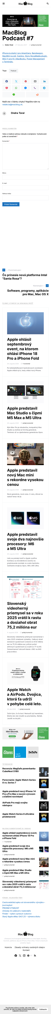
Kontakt (26, 950)
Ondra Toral (9, 45)
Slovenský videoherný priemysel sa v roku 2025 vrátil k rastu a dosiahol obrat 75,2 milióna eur (25, 615)
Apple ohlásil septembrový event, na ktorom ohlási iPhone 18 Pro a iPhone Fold (23, 349)
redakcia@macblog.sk (12, 104)
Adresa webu (6, 193)
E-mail (4, 183)
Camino (20, 56)
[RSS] (35, 955)
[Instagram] (24, 955)
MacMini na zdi (9, 56)
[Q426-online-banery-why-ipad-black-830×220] (25, 20)
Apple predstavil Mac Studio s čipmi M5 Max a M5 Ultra (24, 413)
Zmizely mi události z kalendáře (16, 911)
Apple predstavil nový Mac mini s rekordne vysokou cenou (25, 477)
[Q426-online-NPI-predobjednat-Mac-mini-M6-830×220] (25, 733)
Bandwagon (37, 53)
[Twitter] (20, 955)
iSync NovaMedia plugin (36, 56)
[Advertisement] (25, 237)
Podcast (13, 71)
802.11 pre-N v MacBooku (14, 59)
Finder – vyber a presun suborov (17, 913)
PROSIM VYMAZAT (10, 908)
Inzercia (8, 947)
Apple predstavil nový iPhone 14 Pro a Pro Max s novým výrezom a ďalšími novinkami (19, 794)
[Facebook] (16, 955)
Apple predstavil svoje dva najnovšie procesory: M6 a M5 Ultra (25, 541)
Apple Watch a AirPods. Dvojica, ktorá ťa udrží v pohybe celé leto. (24, 696)
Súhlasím (43, 1009)
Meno (4, 173)
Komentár (6, 141)
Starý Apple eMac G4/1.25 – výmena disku (21, 916)
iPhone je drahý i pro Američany (16, 53)
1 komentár (26, 364)
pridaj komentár (36, 45)
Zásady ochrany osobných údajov (30, 947)
